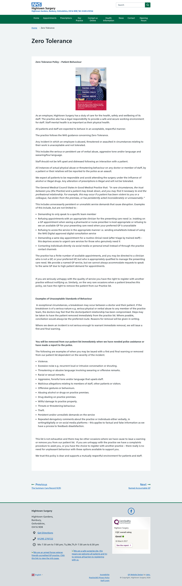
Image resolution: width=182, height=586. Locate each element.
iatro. (148, 575)
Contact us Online (93, 19)
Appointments (49, 18)
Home (36, 18)
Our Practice (79, 19)
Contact (131, 18)
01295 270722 (45, 538)
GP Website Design (135, 575)
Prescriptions (66, 18)
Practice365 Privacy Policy (99, 577)
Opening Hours (144, 19)
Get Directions (45, 532)
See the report (123, 545)
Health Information (108, 19)
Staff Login (105, 580)
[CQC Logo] (122, 524)
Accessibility (104, 575)
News (121, 18)
